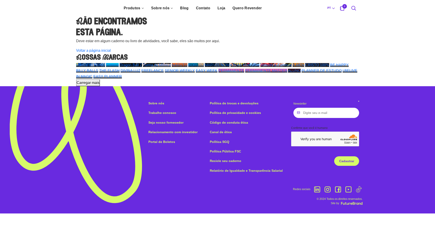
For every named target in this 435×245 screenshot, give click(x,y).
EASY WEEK (207, 71)
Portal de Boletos (161, 142)
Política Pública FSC (225, 151)
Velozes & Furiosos (276, 65)
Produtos (132, 8)
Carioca (112, 65)
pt (329, 8)
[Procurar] (354, 8)
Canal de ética (221, 132)
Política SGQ (219, 142)
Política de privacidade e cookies (235, 113)
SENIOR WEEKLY (180, 71)
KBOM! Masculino (244, 65)
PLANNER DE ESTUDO (322, 71)
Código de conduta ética (229, 122)
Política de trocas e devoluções (234, 103)
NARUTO (179, 65)
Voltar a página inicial (93, 50)
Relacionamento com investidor (173, 132)
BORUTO (196, 65)
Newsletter (300, 103)
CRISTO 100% (317, 65)
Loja (221, 8)
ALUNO (294, 71)
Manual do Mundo (90, 65)
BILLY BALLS (87, 71)
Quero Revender (247, 8)
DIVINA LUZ (130, 71)
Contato (203, 8)
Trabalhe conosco (162, 113)
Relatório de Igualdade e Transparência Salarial (246, 170)
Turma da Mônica (157, 65)
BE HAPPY (339, 65)
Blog (184, 8)
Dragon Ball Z (131, 65)
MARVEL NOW (217, 65)
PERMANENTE (231, 71)
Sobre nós (160, 8)
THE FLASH (109, 71)
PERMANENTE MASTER (266, 71)
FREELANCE (152, 71)
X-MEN (298, 65)
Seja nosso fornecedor (166, 122)
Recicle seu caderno (225, 161)
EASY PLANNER (107, 76)
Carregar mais (88, 83)
